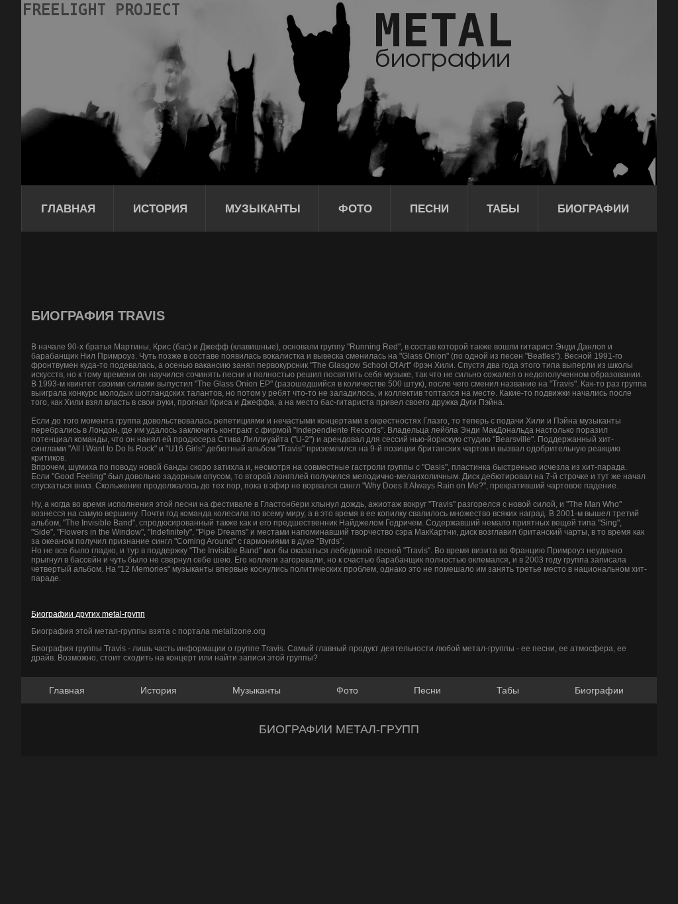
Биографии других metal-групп (88, 614)
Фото (355, 209)
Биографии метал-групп (339, 729)
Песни (429, 209)
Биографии (593, 209)
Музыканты (263, 209)
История (160, 209)
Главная (68, 209)
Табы (503, 209)
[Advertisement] (272, 268)
